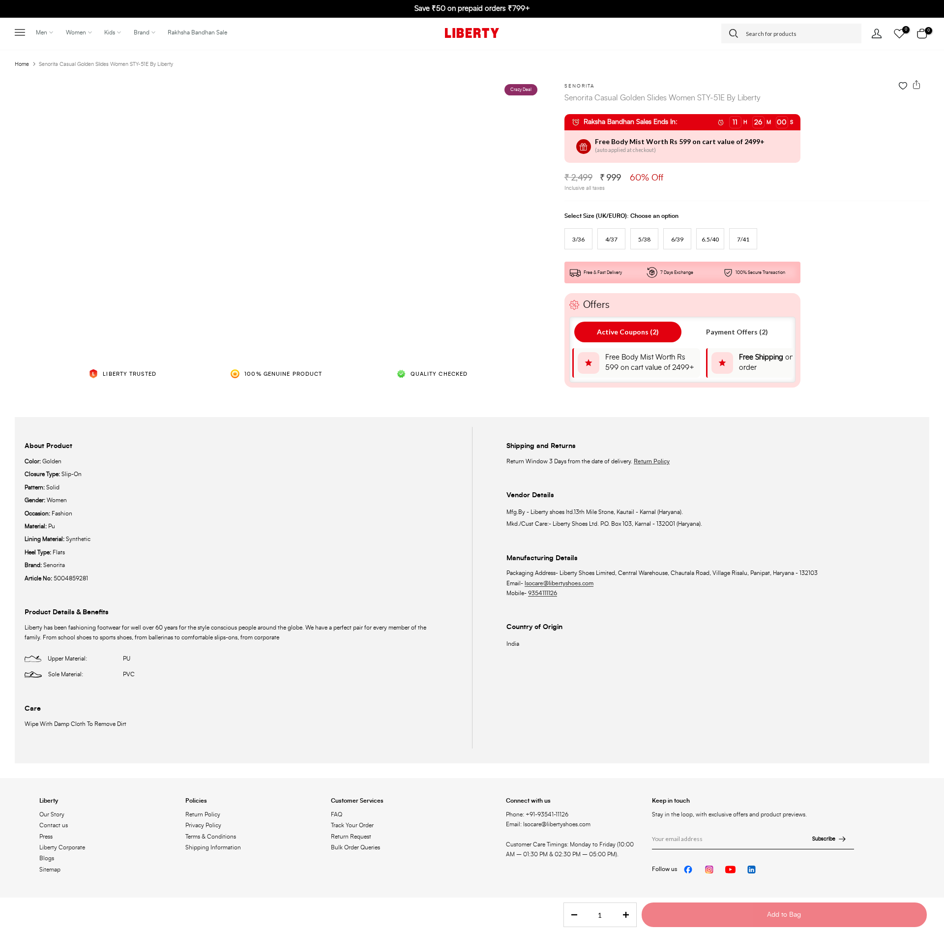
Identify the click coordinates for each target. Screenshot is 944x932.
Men (41, 32)
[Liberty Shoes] (472, 33)
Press (46, 837)
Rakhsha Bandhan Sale (197, 32)
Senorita (579, 86)
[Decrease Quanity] (571, 915)
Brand (141, 32)
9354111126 (542, 593)
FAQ (336, 814)
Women (76, 32)
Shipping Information (213, 847)
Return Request (351, 837)
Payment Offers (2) (737, 332)
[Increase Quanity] (628, 915)
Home (22, 64)
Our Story (51, 814)
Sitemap (49, 869)
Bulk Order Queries (355, 847)
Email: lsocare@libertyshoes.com (548, 824)
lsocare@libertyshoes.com (559, 583)
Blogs (46, 858)
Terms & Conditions (210, 837)
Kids (109, 32)
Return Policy (652, 461)
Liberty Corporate (62, 847)
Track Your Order (352, 825)
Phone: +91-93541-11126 (537, 814)
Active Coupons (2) (628, 332)
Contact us (53, 825)
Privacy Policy (203, 825)
